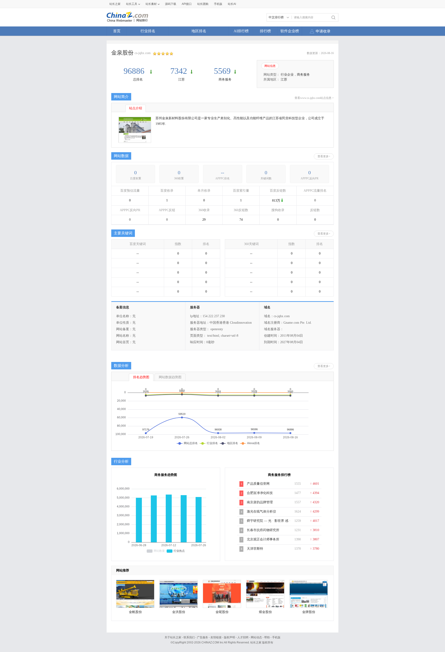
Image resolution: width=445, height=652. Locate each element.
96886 (135, 71)
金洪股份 (178, 612)
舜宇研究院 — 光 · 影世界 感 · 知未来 (268, 523)
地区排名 (198, 31)
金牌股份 (308, 612)
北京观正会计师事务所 (263, 539)
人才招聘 (242, 637)
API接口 (187, 4)
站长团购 (202, 4)
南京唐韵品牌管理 (260, 502)
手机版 (276, 637)
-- (222, 172)
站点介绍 (135, 108)
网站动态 (256, 637)
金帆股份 (135, 612)
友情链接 (216, 637)
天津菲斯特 (255, 548)
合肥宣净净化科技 (260, 493)
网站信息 (270, 66)
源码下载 (170, 4)
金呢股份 (222, 612)
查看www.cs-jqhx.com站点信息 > (314, 98)
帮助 (267, 637)
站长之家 (115, 4)
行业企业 (287, 74)
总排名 (138, 79)
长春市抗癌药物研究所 (263, 530)
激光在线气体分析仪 (261, 511)
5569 (222, 71)
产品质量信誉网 (258, 483)
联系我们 (189, 637)
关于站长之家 (173, 637)
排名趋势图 (141, 377)
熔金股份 (265, 612)
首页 (117, 31)
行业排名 (147, 31)
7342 (178, 71)
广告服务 (202, 637)
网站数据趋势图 (170, 377)
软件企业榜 (289, 31)
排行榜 (265, 31)
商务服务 (225, 79)
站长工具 (131, 4)
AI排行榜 (241, 31)
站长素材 (151, 4)
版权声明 (229, 637)
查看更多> (324, 156)
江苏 (181, 79)
